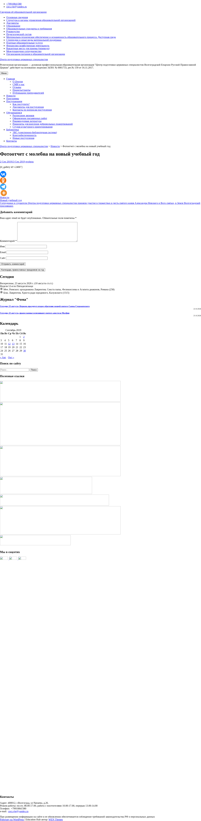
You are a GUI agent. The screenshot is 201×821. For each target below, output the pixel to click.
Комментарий (8, 241)
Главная (10, 78)
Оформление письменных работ (30, 118)
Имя (2, 246)
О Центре (18, 81)
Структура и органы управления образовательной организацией (41, 20)
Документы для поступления (28, 107)
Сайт (2, 258)
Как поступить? (21, 104)
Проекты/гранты (21, 90)
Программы (12, 98)
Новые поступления (23, 138)
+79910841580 (14, 4)
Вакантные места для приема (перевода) (27, 48)
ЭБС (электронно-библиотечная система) (35, 132)
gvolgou (29, 161)
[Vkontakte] (3, 174)
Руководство (13, 31)
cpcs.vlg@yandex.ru (16, 6)
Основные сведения (17, 17)
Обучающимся (14, 112)
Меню (4, 73)
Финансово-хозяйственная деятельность (27, 45)
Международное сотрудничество (23, 51)
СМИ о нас (18, 84)
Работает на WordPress (12, 819)
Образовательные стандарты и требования (29, 28)
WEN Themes (56, 819)
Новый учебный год (11, 200)
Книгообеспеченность (24, 135)
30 (24, 350)
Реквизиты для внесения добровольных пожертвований (43, 124)
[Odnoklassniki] (3, 180)
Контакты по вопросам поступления (32, 109)
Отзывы (17, 87)
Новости (11, 95)
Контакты (11, 141)
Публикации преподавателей (28, 93)
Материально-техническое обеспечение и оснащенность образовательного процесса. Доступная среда (61, 37)
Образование (13, 25)
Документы (12, 23)
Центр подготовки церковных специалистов (24, 59)
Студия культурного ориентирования (32, 126)
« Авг (3, 357)
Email (3, 252)
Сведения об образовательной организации (23, 12)
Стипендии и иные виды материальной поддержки (33, 40)
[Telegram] (3, 187)
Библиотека (12, 129)
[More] (4, 193)
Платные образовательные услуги (24, 42)
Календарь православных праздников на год (22, 270)
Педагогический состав (19, 34)
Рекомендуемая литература (27, 121)
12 (9, 343)
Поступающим (14, 101)
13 (13, 343)
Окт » (11, 357)
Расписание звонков (23, 115)
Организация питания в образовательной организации (35, 54)
